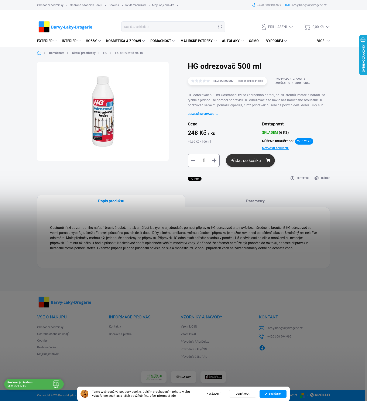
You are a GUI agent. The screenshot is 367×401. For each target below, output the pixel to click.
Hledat (219, 26)
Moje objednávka (163, 5)
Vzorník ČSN (189, 326)
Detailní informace (201, 114)
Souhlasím (275, 394)
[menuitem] (47, 41)
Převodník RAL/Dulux (195, 341)
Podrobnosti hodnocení (250, 80)
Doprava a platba (120, 334)
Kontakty (115, 326)
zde (173, 395)
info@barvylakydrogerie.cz (285, 328)
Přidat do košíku (245, 160)
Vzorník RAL (189, 334)
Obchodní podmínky (50, 5)
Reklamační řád (135, 5)
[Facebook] (262, 347)
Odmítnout (243, 394)
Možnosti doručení (275, 148)
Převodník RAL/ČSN (194, 349)
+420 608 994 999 (279, 336)
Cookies (114, 5)
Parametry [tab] (255, 201)
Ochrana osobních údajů (86, 5)
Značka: (292, 83)
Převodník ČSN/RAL (194, 356)
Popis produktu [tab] (111, 201)
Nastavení (213, 393)
